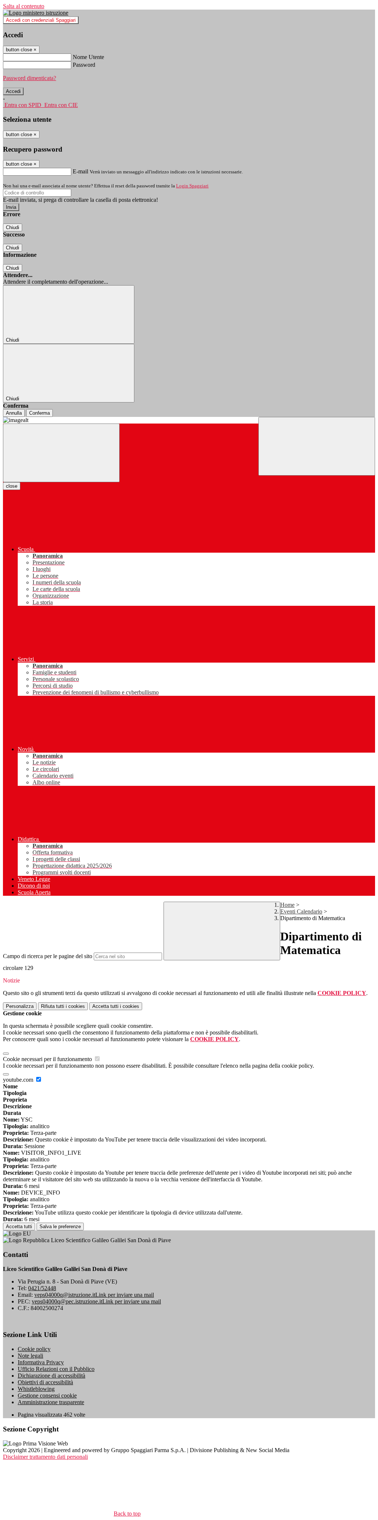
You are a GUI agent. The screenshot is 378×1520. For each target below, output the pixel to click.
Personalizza (20, 1006)
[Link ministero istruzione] (35, 13)
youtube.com (19, 1080)
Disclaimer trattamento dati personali (45, 1457)
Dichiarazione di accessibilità (51, 1375)
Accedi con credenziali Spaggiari (41, 20)
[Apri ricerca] (316, 446)
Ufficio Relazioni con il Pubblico (56, 1369)
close (11, 486)
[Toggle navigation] (61, 453)
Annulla (14, 413)
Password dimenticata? (29, 78)
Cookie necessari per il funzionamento (48, 1059)
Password (84, 65)
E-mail (80, 171)
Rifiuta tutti (63, 1006)
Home (287, 905)
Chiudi (12, 227)
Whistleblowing (36, 1389)
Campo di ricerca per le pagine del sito (47, 956)
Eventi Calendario (301, 911)
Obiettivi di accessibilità (45, 1382)
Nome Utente (88, 57)
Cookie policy (34, 1349)
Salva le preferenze (60, 1226)
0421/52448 (42, 1288)
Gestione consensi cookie (47, 1395)
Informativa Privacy (41, 1362)
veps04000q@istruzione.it (94, 1295)
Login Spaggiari (192, 186)
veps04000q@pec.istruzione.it (96, 1301)
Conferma (39, 413)
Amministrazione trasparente (51, 1402)
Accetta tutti (115, 1006)
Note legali (30, 1356)
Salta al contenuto (23, 6)
